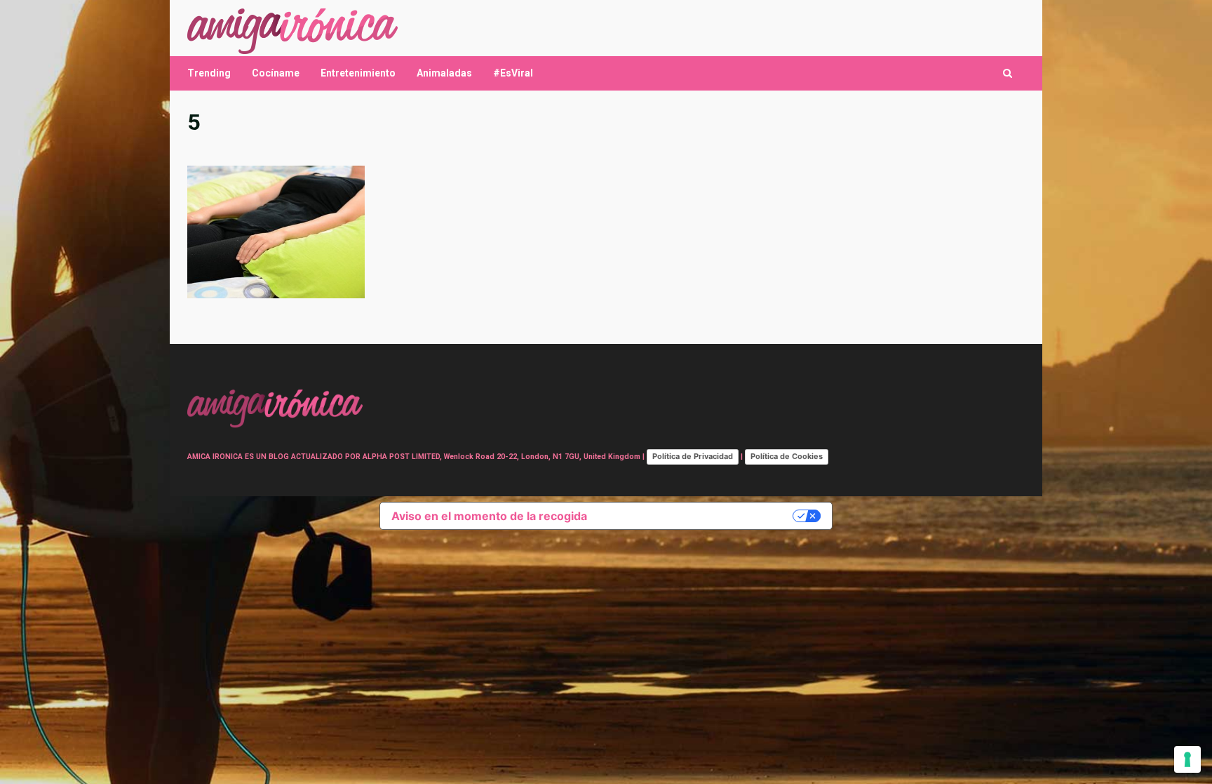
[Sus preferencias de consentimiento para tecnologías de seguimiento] (1187, 759)
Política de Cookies (786, 456)
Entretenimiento (358, 73)
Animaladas (444, 73)
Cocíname (275, 73)
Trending (209, 73)
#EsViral (513, 73)
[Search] (1007, 73)
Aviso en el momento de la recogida (489, 516)
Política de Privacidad (692, 456)
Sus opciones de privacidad (696, 516)
